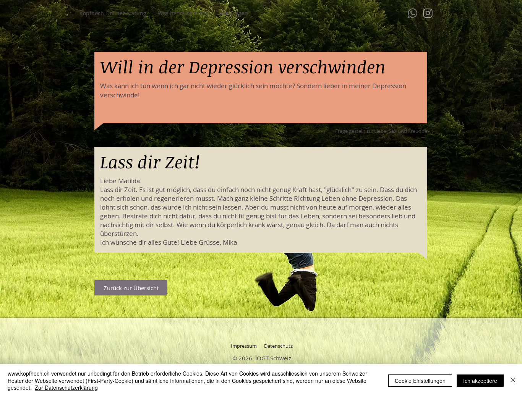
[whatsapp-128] (412, 13)
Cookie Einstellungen (420, 380)
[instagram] (428, 13)
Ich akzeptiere (480, 380)
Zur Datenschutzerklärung (66, 387)
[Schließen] (512, 380)
